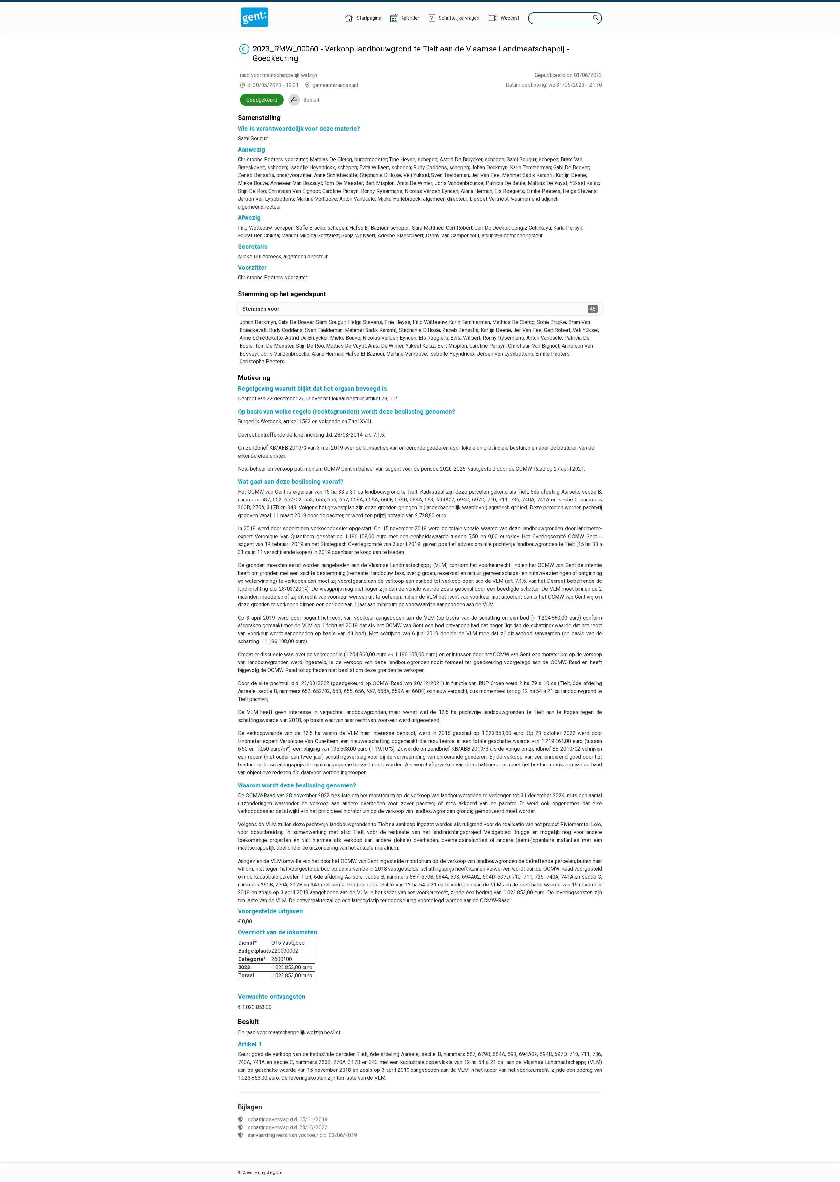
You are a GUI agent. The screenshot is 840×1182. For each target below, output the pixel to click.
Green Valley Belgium (262, 1172)
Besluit (311, 100)
